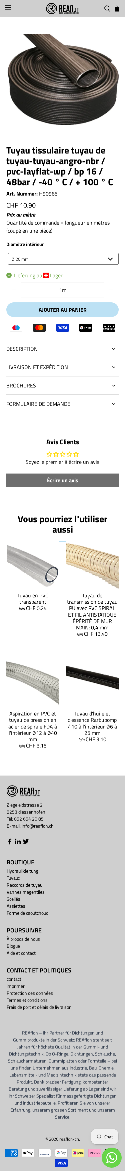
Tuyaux (13, 877)
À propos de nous (23, 938)
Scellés (13, 898)
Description (22, 349)
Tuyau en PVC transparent (32, 598)
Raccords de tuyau (24, 884)
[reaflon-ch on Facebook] (10, 842)
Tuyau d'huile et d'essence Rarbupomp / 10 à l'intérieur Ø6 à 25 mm (92, 723)
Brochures (21, 385)
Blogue (13, 945)
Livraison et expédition (37, 367)
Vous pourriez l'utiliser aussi (62, 524)
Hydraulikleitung (22, 870)
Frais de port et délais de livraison (39, 1006)
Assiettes (16, 905)
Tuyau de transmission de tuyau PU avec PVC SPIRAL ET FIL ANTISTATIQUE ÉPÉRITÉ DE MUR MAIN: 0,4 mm (92, 611)
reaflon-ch (69, 1139)
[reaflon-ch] (62, 8)
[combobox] (63, 259)
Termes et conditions (27, 999)
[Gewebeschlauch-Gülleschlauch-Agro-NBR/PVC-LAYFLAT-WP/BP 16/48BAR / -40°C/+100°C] (62, 79)
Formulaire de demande (38, 404)
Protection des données (30, 992)
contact (14, 978)
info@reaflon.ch (38, 825)
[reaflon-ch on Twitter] (26, 842)
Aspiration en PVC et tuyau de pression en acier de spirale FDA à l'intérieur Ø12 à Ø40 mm (32, 726)
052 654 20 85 (29, 818)
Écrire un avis (62, 480)
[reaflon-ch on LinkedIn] (18, 842)
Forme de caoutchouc (27, 912)
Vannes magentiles (26, 891)
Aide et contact (21, 952)
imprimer (16, 985)
